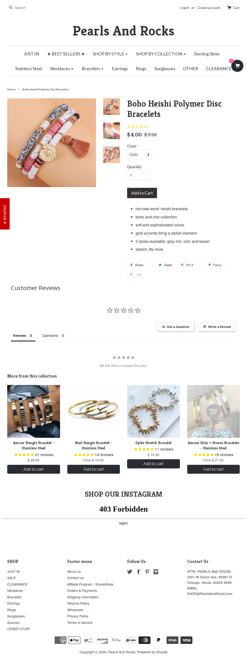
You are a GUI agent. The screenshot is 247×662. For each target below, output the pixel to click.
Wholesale (75, 609)
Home (11, 89)
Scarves (13, 622)
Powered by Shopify (152, 651)
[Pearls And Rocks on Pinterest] (147, 572)
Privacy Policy (77, 616)
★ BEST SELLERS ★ (66, 53)
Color (132, 146)
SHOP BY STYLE (109, 53)
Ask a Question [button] (178, 326)
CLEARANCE (219, 68)
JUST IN (31, 53)
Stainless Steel (28, 68)
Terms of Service (80, 622)
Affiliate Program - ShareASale (90, 584)
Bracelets (91, 68)
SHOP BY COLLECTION (159, 53)
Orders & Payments (82, 590)
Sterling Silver (207, 53)
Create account (208, 8)
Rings (141, 68)
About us (74, 571)
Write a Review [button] (219, 326)
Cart (236, 8)
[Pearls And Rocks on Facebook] (138, 572)
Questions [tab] (50, 335)
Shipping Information (83, 596)
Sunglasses (164, 68)
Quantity (134, 166)
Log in (184, 8)
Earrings (120, 68)
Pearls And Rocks (123, 30)
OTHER (190, 68)
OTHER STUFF (18, 628)
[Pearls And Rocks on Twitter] (129, 572)
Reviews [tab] (19, 335)
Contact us (75, 577)
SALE (11, 577)
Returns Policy (78, 603)
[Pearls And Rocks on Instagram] (155, 572)
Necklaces (60, 68)
